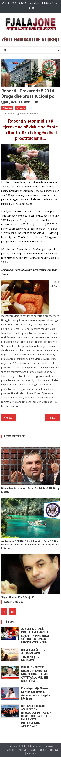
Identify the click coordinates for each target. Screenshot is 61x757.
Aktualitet (7, 108)
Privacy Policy (50, 3)
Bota (24, 746)
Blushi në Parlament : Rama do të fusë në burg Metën (30, 490)
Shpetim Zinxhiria (29, 113)
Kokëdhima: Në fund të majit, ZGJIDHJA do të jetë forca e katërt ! (11, 417)
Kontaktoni (35, 3)
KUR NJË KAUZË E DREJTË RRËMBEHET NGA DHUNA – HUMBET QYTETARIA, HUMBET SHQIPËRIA (36, 674)
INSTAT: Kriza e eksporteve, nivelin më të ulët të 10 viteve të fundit (54, 417)
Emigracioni (36, 746)
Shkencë (54, 749)
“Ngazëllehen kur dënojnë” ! (18, 597)
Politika (22, 749)
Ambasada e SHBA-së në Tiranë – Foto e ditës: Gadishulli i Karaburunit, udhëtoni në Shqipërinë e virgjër (30, 545)
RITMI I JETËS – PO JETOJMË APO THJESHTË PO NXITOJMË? (33, 655)
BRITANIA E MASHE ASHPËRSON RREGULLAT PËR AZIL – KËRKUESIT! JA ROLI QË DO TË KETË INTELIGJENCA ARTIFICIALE (36, 716)
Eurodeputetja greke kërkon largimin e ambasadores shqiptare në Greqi (36, 693)
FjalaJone (13, 746)
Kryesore (20, 108)
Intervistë (50, 746)
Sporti (43, 749)
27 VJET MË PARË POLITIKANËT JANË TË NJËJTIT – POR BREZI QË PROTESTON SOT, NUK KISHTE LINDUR (35, 635)
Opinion (11, 749)
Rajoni (33, 749)
